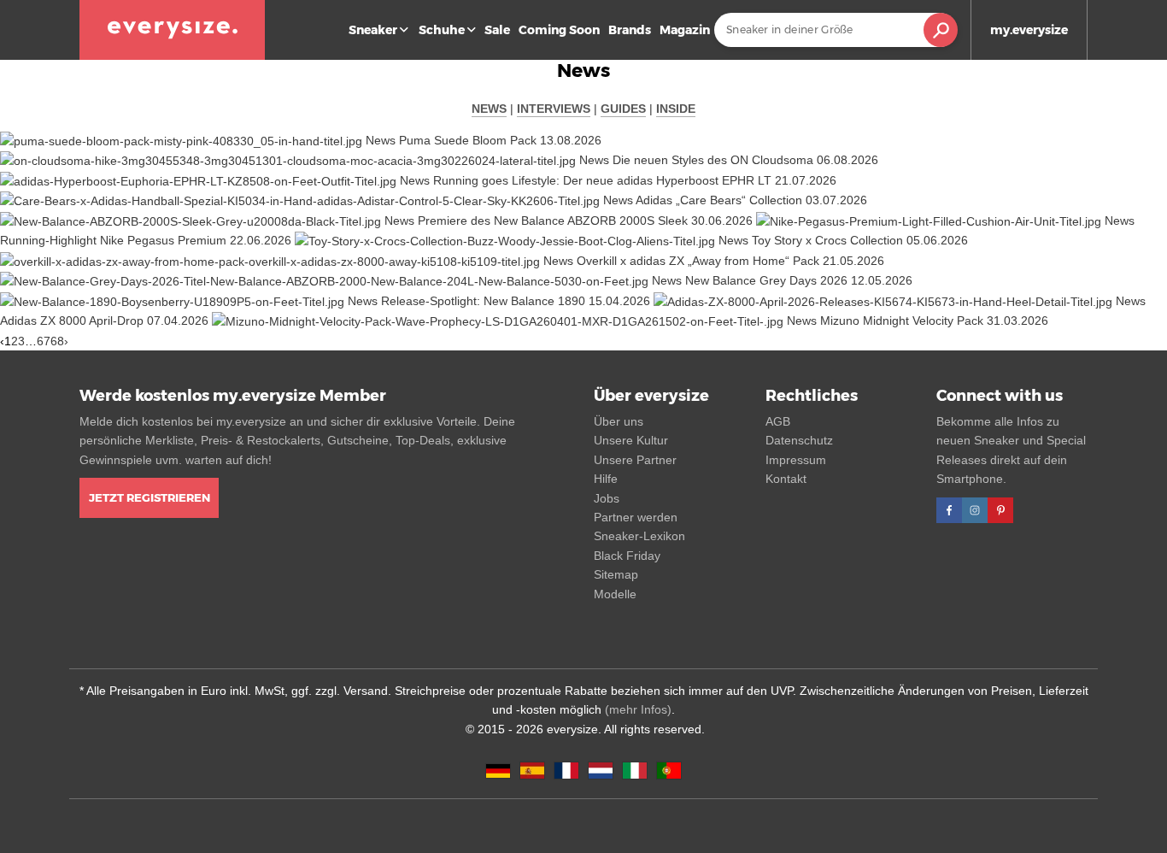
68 (57, 341)
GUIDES (623, 108)
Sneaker (373, 30)
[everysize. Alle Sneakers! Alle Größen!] (172, 30)
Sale (497, 30)
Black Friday (627, 555)
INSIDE (675, 108)
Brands (629, 30)
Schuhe (442, 30)
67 (43, 341)
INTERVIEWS (553, 108)
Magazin (685, 30)
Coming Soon (559, 30)
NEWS (489, 108)
